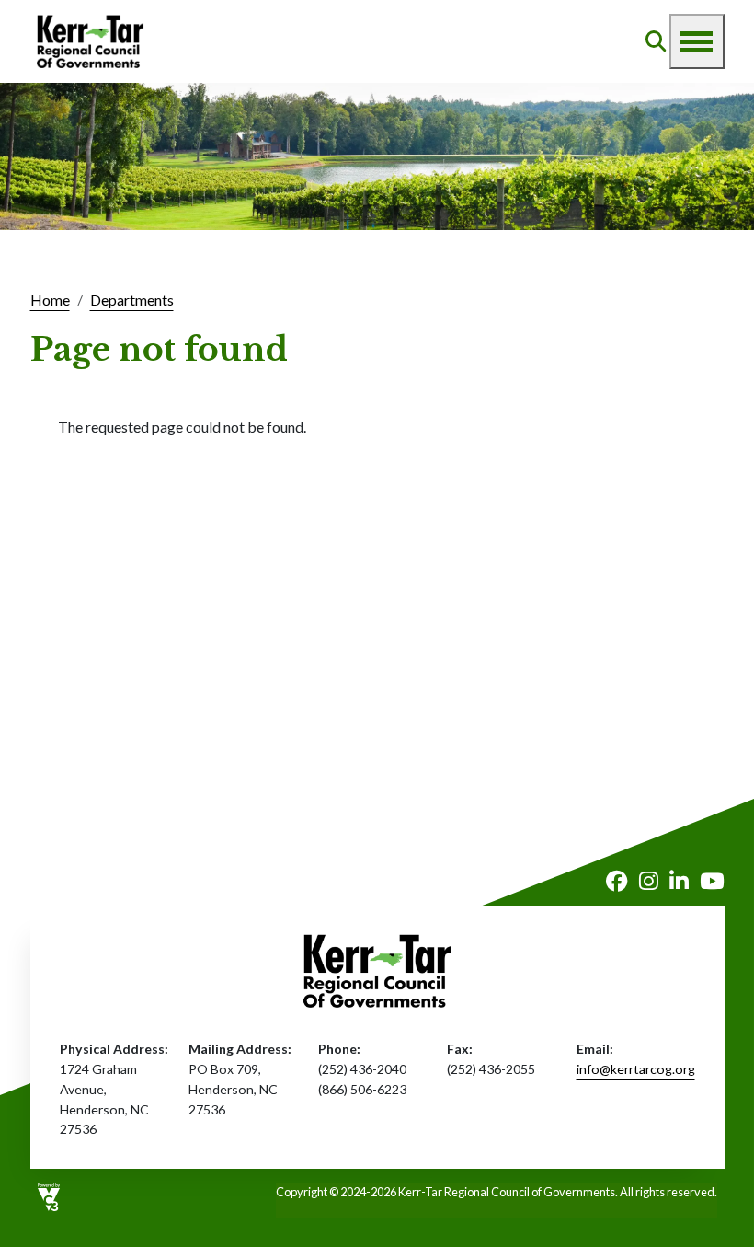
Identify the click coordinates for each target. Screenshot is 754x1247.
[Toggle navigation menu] (697, 41)
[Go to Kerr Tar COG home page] (90, 41)
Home (50, 299)
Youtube (712, 882)
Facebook (617, 882)
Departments (132, 299)
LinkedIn (679, 882)
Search (655, 41)
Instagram (648, 882)
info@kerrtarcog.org (636, 1069)
